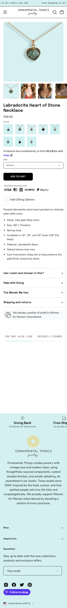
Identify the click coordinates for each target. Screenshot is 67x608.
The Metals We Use (15, 292)
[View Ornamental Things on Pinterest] (29, 584)
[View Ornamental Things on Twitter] (21, 584)
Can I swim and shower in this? (24, 273)
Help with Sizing (13, 283)
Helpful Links (9, 539)
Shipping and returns (17, 302)
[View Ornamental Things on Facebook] (13, 584)
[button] (54, 12)
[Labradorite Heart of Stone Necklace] (11, 91)
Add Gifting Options (22, 199)
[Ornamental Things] (33, 12)
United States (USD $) (19, 603)
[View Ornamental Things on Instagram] (6, 584)
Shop (6, 528)
